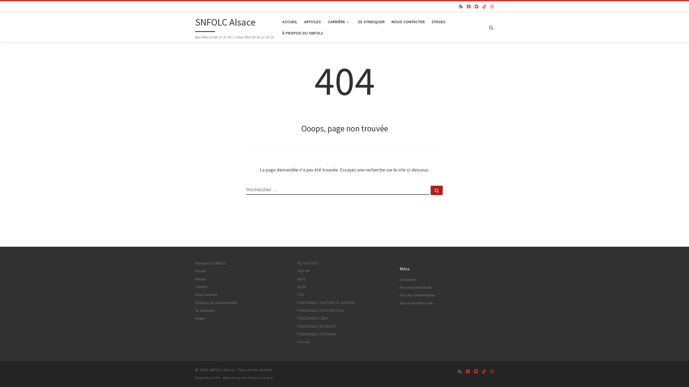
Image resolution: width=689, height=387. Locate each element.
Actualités (307, 263)
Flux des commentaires (417, 295)
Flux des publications (415, 287)
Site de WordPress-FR (416, 303)
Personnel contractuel (320, 310)
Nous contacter (206, 294)
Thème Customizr (261, 378)
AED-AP (303, 271)
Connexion (408, 279)
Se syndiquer (205, 310)
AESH (301, 287)
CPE (300, 294)
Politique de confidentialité (216, 302)
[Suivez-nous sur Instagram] (492, 6)
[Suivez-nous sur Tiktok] (484, 6)
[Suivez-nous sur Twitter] (476, 6)
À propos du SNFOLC (210, 263)
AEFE (301, 279)
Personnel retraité (316, 326)
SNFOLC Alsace (221, 370)
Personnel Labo (312, 318)
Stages (200, 318)
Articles (200, 279)
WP (217, 378)
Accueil (200, 271)
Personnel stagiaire (317, 334)
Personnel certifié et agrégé (326, 302)
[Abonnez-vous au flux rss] (461, 6)
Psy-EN (303, 342)
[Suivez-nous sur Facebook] (468, 6)
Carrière (201, 287)
